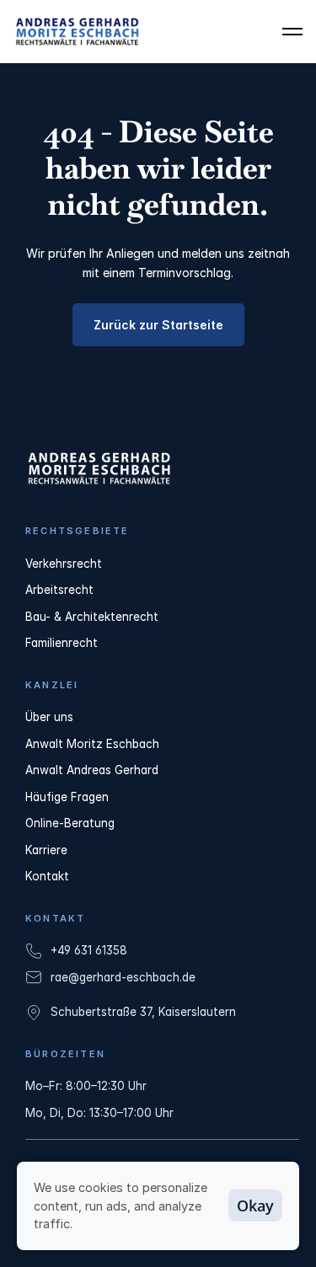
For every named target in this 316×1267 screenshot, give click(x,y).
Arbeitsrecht (59, 589)
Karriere (46, 850)
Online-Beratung (70, 823)
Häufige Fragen (67, 797)
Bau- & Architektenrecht (91, 616)
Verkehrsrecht (63, 563)
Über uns (49, 717)
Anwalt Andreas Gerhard (91, 770)
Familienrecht (61, 643)
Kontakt (47, 876)
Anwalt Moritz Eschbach (92, 744)
